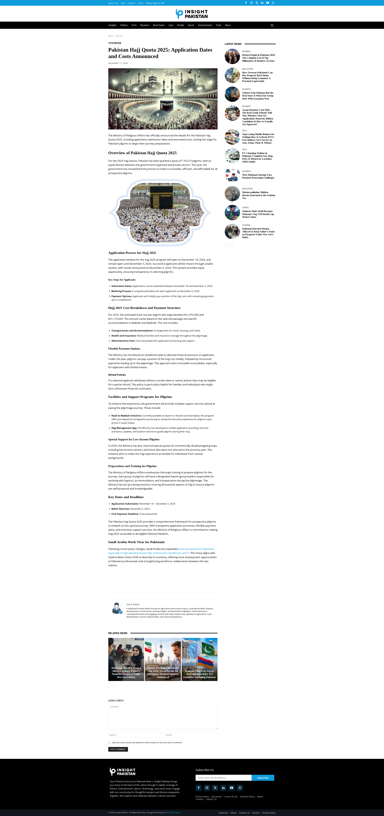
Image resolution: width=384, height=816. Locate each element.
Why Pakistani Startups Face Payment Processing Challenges (258, 176)
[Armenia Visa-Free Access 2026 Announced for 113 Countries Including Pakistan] (200, 659)
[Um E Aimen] (117, 610)
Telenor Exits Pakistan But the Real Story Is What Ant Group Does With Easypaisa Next (257, 96)
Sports (245, 208)
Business (246, 51)
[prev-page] (110, 686)
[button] (272, 25)
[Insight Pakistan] (192, 14)
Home (110, 36)
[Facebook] (246, 3)
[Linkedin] (262, 3)
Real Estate (247, 69)
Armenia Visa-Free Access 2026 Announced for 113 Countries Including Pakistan (199, 674)
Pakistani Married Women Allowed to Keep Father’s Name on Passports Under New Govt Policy (126, 673)
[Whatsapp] (273, 3)
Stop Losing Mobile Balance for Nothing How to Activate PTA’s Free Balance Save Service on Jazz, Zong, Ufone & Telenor (258, 138)
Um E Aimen (132, 604)
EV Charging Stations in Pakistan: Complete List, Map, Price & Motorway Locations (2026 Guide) (257, 157)
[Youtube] (267, 3)
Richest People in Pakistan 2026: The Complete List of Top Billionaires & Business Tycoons (258, 58)
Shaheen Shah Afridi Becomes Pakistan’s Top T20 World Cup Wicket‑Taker (258, 214)
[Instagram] (251, 3)
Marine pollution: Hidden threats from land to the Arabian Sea (258, 195)
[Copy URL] (157, 585)
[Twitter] (257, 3)
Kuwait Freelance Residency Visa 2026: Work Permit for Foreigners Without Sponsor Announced (163, 673)
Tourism (118, 36)
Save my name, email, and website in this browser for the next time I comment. (147, 742)
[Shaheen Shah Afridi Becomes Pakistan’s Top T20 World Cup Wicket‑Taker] (232, 212)
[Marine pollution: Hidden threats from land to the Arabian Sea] (232, 193)
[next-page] (115, 686)
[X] (136, 585)
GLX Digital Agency (173, 812)
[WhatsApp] (150, 585)
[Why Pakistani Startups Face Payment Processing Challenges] (232, 174)
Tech (244, 131)
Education (247, 189)
